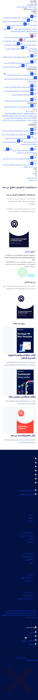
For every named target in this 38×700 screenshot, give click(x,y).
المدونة (30, 574)
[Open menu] (33, 2)
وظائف (30, 517)
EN (36, 176)
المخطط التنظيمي (27, 556)
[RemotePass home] (32, 9)
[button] (19, 680)
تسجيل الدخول (32, 6)
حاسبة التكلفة (29, 580)
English (24, 641)
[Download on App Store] (28, 494)
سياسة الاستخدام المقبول (25, 598)
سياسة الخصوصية (27, 595)
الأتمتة (31, 562)
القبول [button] (28, 660)
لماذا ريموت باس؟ (27, 532)
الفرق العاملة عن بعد (27, 535)
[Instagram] (33, 644)
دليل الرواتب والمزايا (27, 577)
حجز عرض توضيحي (21, 6)
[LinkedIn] (33, 632)
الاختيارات (35, 660)
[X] (35, 636)
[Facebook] (32, 640)
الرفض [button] (31, 660)
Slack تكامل (29, 559)
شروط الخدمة (28, 592)
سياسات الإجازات (28, 553)
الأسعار (35, 122)
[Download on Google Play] (27, 490)
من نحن (30, 515)
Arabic (26, 167)
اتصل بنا (30, 520)
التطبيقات (30, 541)
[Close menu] (25, 9)
